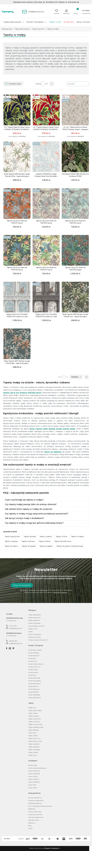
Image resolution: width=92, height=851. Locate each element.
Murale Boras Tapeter (35, 650)
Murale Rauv (32, 675)
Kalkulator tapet (33, 820)
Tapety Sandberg (33, 744)
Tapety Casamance (34, 719)
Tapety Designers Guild (35, 727)
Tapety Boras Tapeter (35, 710)
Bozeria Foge (32, 765)
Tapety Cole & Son (34, 721)
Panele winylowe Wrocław (37, 640)
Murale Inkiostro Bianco (35, 664)
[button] (86, 10)
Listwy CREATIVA (34, 771)
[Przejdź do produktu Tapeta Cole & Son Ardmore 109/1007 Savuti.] (46, 250)
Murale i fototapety (34, 623)
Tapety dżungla (30, 536)
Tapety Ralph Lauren (35, 741)
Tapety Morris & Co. (34, 738)
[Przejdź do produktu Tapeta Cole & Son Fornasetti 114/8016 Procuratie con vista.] (46, 297)
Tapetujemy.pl (7, 29)
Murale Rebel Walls (34, 678)
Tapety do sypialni (29, 546)
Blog (29, 825)
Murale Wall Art (33, 686)
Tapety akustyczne (34, 617)
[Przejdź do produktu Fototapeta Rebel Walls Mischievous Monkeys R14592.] (75, 156)
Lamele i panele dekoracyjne (37, 768)
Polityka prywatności (35, 814)
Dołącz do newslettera (22, 585)
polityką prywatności (60, 592)
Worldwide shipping (34, 803)
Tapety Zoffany (33, 752)
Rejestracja (31, 809)
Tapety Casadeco (33, 716)
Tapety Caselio (33, 713)
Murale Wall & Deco (34, 683)
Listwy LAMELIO (33, 779)
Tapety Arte (32, 707)
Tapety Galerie (33, 735)
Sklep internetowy (43, 848)
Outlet (30, 631)
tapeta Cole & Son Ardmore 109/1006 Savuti (22, 393)
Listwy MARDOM (34, 782)
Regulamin (43, 590)
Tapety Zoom (32, 755)
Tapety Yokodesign (34, 749)
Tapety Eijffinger (33, 730)
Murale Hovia (32, 661)
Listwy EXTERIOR (34, 773)
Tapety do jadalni (46, 546)
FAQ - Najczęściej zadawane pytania (40, 806)
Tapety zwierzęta (28, 541)
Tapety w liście (61, 536)
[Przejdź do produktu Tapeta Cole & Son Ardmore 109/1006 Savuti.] (17, 250)
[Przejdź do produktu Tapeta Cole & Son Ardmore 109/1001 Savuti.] (17, 203)
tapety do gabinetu (52, 452)
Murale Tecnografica (34, 681)
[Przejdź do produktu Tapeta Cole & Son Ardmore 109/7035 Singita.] (75, 250)
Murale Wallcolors (33, 689)
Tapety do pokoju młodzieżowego (69, 546)
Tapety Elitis (32, 733)
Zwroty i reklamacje (34, 812)
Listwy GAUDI (32, 776)
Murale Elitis (32, 658)
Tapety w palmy (45, 536)
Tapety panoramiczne (62, 541)
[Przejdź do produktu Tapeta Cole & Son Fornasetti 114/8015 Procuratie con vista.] (17, 297)
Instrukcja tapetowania (35, 817)
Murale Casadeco (33, 653)
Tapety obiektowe (34, 620)
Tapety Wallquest (33, 747)
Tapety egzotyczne (12, 536)
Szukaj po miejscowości (36, 800)
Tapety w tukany (77, 536)
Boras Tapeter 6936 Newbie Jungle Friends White (52, 429)
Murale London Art (34, 667)
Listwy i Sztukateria (34, 634)
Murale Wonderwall (34, 697)
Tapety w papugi (11, 541)
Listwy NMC (32, 785)
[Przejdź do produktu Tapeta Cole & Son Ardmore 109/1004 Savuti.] (75, 203)
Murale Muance (33, 672)
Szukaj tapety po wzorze (36, 626)
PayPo (30, 828)
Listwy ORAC (32, 787)
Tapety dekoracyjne (22, 29)
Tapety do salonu (11, 546)
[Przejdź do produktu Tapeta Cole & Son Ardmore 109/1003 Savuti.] (46, 203)
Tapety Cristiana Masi (35, 724)
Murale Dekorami (33, 655)
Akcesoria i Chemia (34, 637)
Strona (38, 84)
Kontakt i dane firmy (35, 798)
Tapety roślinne (44, 541)
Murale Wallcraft (33, 692)
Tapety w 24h (32, 629)
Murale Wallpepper (34, 695)
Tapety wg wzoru (38, 29)
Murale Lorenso (33, 669)
